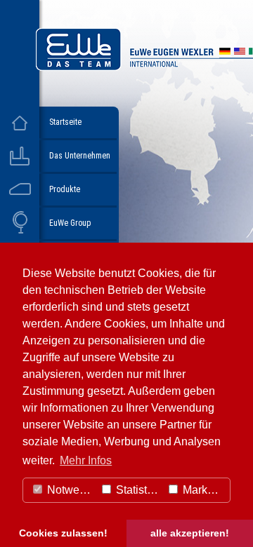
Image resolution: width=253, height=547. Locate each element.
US (239, 53)
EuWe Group (70, 223)
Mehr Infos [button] (86, 460)
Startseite (65, 122)
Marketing (205, 490)
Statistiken (137, 490)
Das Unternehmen (79, 156)
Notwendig (70, 490)
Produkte (64, 189)
